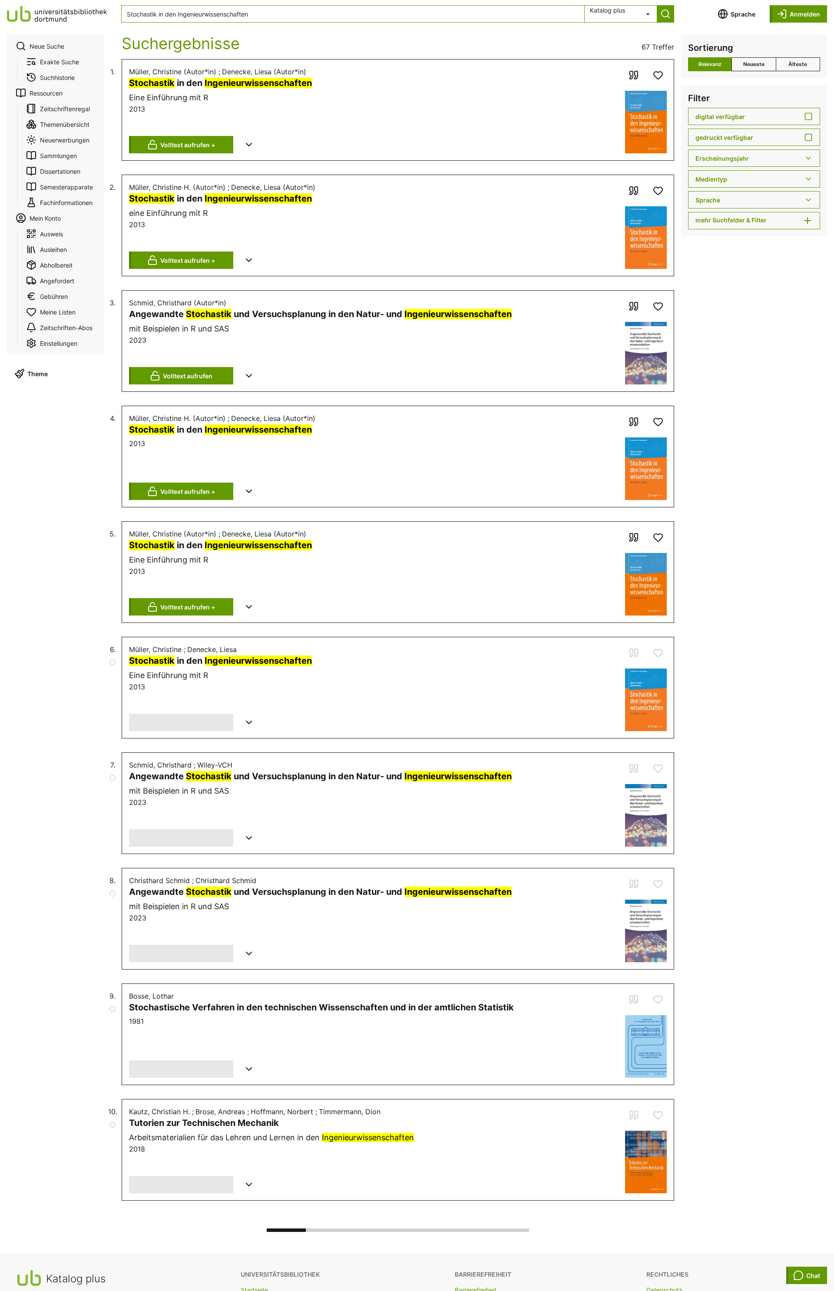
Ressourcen (46, 93)
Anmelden (805, 14)
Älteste (797, 64)
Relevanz (709, 64)
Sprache (743, 14)
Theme (37, 373)
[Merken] (658, 75)
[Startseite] (57, 14)
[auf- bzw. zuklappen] (249, 144)
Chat (813, 1275)
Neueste (753, 64)
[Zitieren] (633, 75)
